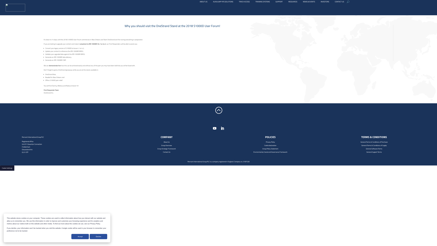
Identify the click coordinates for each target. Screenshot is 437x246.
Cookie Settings (7, 168)
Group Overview (166, 145)
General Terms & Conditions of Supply (374, 145)
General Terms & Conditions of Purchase (374, 142)
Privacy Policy (270, 142)
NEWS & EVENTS (309, 2)
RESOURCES (292, 2)
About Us (167, 142)
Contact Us (166, 152)
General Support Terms (374, 152)
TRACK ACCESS (244, 2)
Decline (98, 236)
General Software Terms (374, 148)
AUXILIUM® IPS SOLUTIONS (223, 2)
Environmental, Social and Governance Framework (270, 152)
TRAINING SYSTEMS (262, 2)
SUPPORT (279, 2)
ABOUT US (203, 2)
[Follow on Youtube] (214, 128)
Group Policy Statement (270, 148)
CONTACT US (339, 2)
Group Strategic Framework (166, 148)
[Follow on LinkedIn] (222, 128)
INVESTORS (325, 2)
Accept (80, 236)
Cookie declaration (270, 145)
